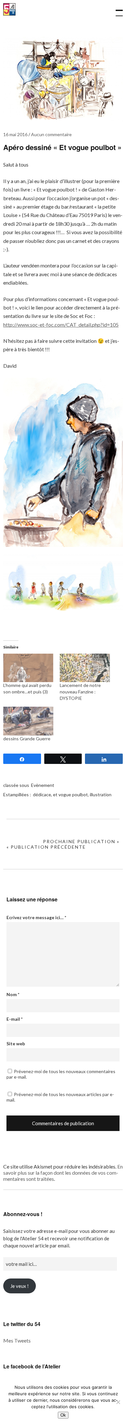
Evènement (42, 785)
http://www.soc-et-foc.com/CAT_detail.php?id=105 (61, 324)
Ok (63, 1415)
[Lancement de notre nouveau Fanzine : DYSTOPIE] (85, 668)
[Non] (118, 1402)
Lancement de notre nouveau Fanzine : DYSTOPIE (80, 691)
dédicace (42, 794)
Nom (12, 994)
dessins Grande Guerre (26, 738)
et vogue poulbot (70, 794)
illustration (100, 794)
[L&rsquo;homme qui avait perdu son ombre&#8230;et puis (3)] (28, 668)
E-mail (14, 1019)
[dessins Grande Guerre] (28, 721)
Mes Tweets (17, 1340)
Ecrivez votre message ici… (36, 917)
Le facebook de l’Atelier (31, 1366)
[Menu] (116, 9)
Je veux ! (19, 1286)
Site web (15, 1043)
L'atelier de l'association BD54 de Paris (9, 13)
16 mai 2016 (15, 134)
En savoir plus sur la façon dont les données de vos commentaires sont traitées (63, 1172)
